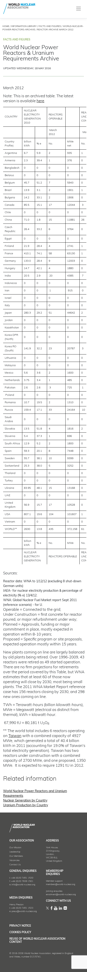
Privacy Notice (20, 926)
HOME (5, 26)
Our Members (16, 856)
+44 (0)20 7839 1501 (22, 881)
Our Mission (15, 847)
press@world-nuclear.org (24, 911)
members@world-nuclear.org (60, 884)
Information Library (24, 26)
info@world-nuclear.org (23, 884)
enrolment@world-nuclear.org (61, 894)
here (40, 101)
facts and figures (50, 26)
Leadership (14, 852)
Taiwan (14, 736)
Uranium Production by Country (25, 805)
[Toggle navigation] (78, 8)
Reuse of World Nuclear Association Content (37, 940)
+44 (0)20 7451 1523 (22, 908)
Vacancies (14, 860)
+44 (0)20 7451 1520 (22, 878)
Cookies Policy (20, 932)
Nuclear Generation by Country (25, 800)
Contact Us (15, 865)
